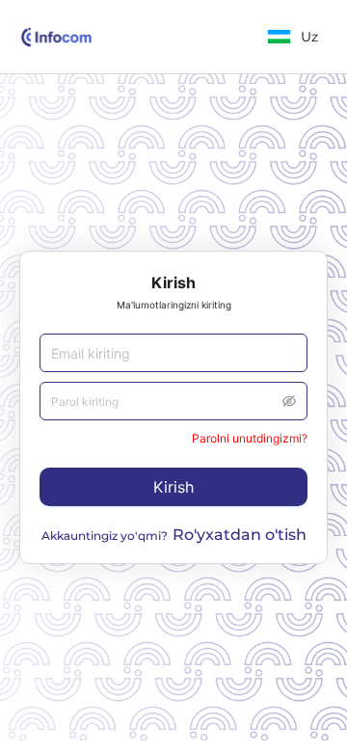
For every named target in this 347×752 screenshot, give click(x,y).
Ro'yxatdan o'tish (240, 534)
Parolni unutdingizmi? (249, 438)
